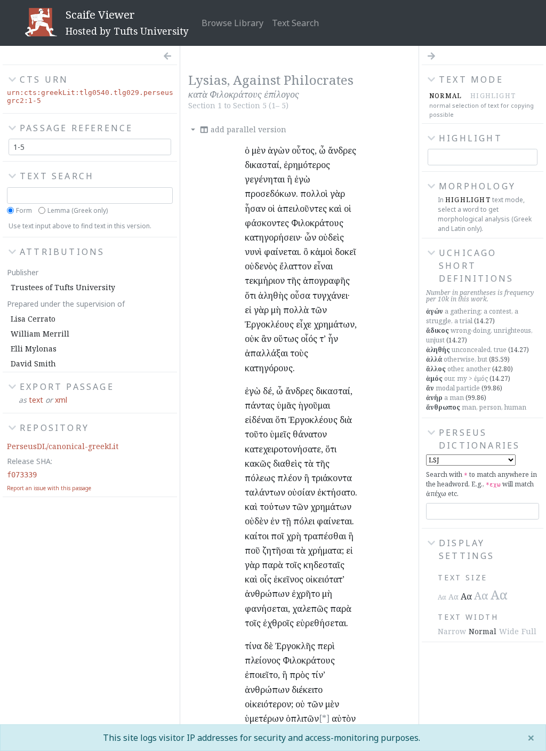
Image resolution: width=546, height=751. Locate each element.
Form (24, 210)
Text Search (295, 23)
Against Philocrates (293, 80)
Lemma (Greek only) (77, 210)
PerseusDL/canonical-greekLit (62, 446)
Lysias (207, 80)
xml (61, 400)
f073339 (22, 474)
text (36, 400)
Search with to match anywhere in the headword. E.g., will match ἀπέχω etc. (481, 484)
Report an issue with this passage (49, 488)
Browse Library (232, 23)
